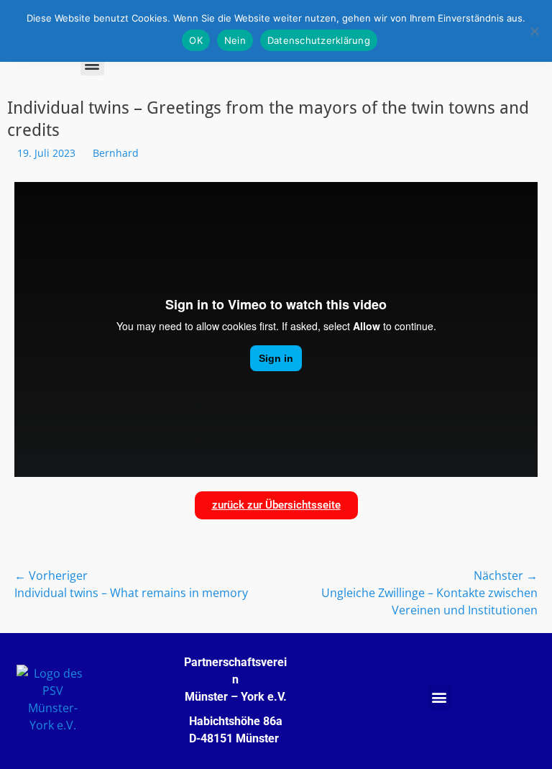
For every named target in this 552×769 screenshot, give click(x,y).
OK (196, 40)
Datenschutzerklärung (318, 40)
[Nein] (534, 31)
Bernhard (116, 153)
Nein (235, 40)
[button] (92, 64)
